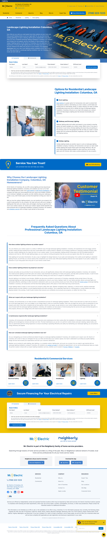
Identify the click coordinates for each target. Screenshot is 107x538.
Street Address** (64, 64)
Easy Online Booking (94, 164)
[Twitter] (11, 492)
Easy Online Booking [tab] (78, 13)
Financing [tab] (80, 6)
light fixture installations (42, 190)
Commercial (33, 58)
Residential (16, 58)
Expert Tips (84, 478)
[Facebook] (8, 492)
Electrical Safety (13, 378)
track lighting (30, 190)
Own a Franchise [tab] (100, 6)
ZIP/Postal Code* (77, 64)
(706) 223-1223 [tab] (96, 13)
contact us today (52, 345)
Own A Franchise (62, 484)
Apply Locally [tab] (72, 6)
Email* (36, 64)
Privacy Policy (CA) (46, 527)
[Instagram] (18, 492)
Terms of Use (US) (12, 527)
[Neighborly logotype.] (68, 439)
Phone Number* (51, 64)
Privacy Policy (46, 73)
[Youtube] (22, 492)
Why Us (60, 478)
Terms (40, 73)
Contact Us (61, 488)
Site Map (83, 488)
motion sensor (84, 282)
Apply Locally (62, 491)
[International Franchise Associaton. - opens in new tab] (9, 496)
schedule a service (14, 209)
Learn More (93, 393)
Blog (82, 481)
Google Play (78, 462)
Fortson (65, 347)
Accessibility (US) (58, 527)
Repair (34, 378)
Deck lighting (60, 103)
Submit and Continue (92, 67)
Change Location (20, 8)
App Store (65, 462)
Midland (70, 347)
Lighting (82, 378)
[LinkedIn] (15, 492)
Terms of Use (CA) (23, 527)
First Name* (12, 64)
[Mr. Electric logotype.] (40, 439)
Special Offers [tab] (90, 6)
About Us (60, 481)
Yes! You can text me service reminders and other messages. (25, 70)
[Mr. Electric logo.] (7, 6)
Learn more (11, 383)
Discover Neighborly (35, 462)
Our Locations (85, 484)
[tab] (31, 13)
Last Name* (25, 64)
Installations (60, 378)
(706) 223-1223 (15, 480)
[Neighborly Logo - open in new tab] (5, 1)
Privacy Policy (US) (35, 527)
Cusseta (77, 347)
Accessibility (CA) (68, 527)
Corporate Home (86, 491)
